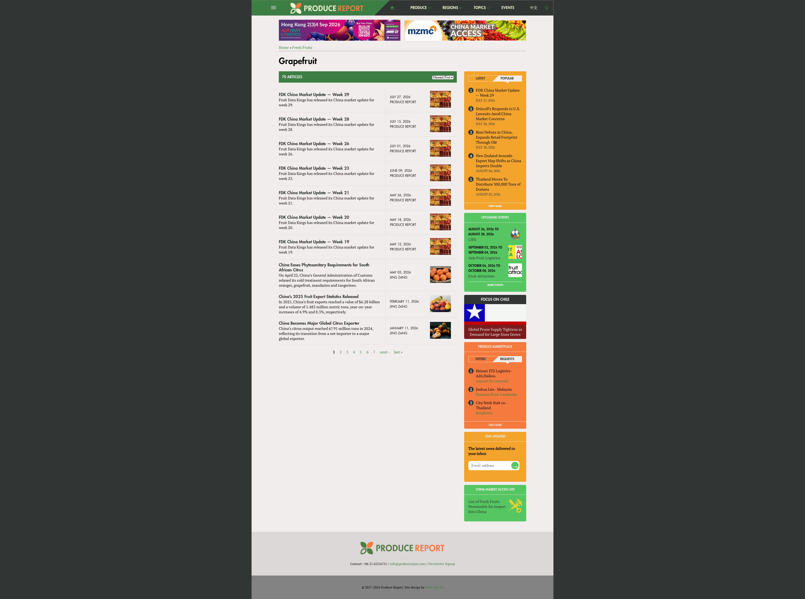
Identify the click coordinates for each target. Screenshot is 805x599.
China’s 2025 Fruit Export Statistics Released (318, 296)
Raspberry (484, 412)
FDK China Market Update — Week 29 (314, 94)
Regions (450, 8)
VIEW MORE (495, 206)
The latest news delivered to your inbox (491, 451)
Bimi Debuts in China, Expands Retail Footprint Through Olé (496, 137)
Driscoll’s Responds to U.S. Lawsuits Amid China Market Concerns (498, 113)
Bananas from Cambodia (496, 394)
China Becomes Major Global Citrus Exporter (319, 323)
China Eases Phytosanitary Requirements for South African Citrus (324, 267)
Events (507, 8)
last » (398, 351)
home (392, 7)
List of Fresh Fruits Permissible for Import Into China (487, 506)
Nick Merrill (434, 587)
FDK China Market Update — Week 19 (314, 242)
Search (546, 7)
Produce (418, 8)
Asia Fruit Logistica (484, 257)
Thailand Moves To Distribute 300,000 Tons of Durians (498, 184)
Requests (507, 359)
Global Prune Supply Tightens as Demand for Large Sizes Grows (495, 332)
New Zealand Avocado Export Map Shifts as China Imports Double (498, 160)
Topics (480, 8)
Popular (507, 78)
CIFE (472, 239)
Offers (480, 359)
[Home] (327, 8)
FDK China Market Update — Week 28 (314, 119)
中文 (534, 8)
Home (284, 47)
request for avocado (492, 380)
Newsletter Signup (441, 564)
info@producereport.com (408, 564)
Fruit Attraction (481, 276)
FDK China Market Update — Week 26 (314, 144)
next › (384, 351)
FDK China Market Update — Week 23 (314, 168)
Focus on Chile (495, 299)
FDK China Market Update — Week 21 (314, 193)
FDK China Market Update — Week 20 (314, 217)
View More (495, 425)
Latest (480, 78)
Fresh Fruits (302, 47)
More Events (495, 285)
